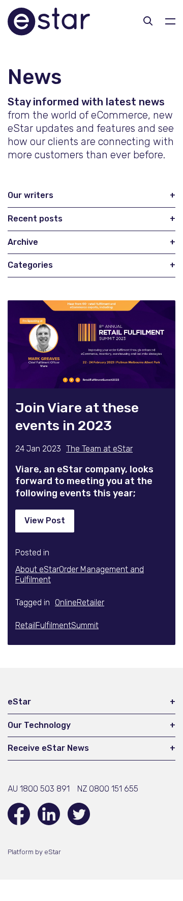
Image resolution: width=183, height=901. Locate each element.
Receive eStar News (48, 748)
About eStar (37, 569)
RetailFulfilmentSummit (57, 625)
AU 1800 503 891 (39, 789)
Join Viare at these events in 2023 (77, 417)
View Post (44, 520)
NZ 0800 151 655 (107, 789)
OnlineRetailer (79, 602)
